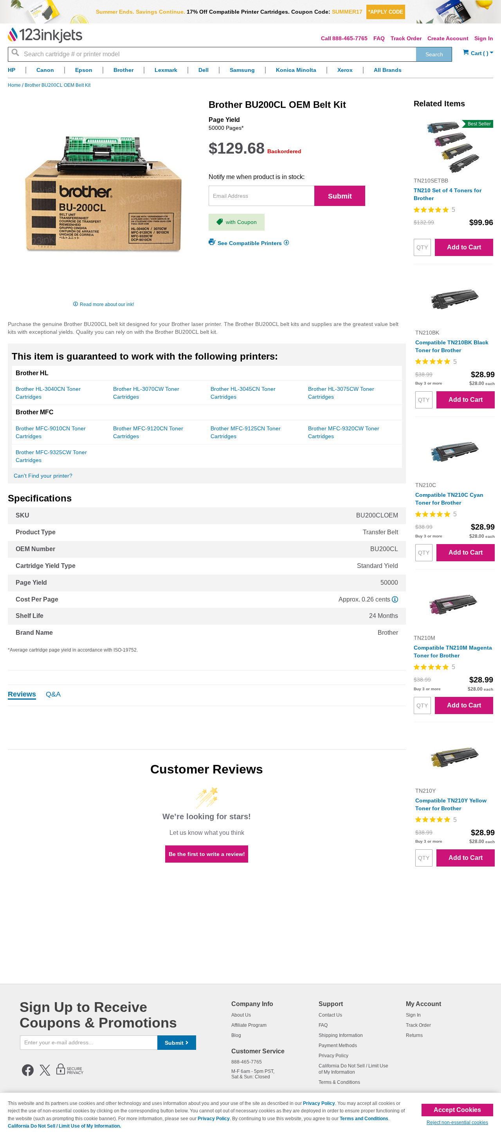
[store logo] (45, 35)
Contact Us (330, 1015)
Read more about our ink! (107, 304)
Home (15, 85)
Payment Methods (338, 1045)
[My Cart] (478, 53)
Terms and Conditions (364, 1118)
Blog (236, 1035)
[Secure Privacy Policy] (69, 1074)
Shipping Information (341, 1035)
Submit (340, 196)
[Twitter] (45, 1074)
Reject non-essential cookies (457, 1122)
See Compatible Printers (250, 243)
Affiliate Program (249, 1025)
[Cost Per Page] (395, 599)
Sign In (483, 38)
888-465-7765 (350, 38)
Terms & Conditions (339, 1082)
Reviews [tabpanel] (22, 694)
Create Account (448, 38)
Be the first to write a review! (207, 854)
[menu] (250, 72)
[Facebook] (28, 1074)
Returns (414, 1035)
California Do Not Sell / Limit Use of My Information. (64, 1126)
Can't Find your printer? (43, 476)
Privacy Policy (333, 1055)
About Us (241, 1015)
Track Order (406, 38)
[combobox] (230, 54)
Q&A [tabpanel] (53, 694)
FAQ (379, 38)
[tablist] (207, 695)
